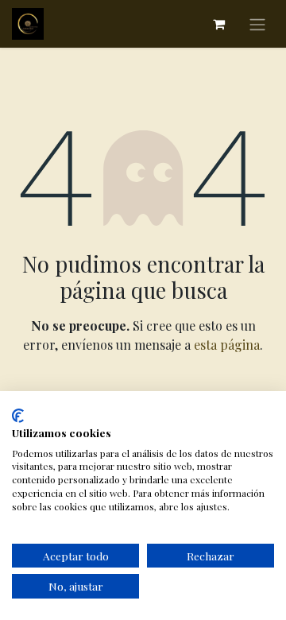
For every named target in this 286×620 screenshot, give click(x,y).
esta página (227, 344)
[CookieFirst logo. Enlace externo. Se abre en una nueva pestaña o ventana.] (18, 416)
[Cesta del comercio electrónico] (218, 24)
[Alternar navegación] (257, 23)
